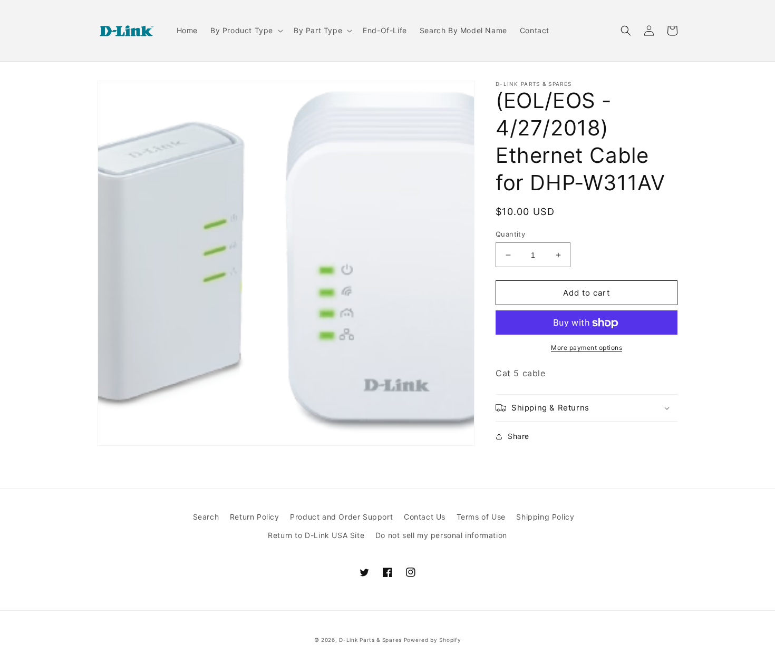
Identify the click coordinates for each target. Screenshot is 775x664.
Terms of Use (481, 516)
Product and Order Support (341, 516)
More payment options (586, 348)
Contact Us (424, 516)
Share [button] (518, 436)
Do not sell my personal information (441, 535)
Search (206, 516)
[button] (245, 30)
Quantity (510, 234)
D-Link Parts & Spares (370, 640)
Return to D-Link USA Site (316, 535)
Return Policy (254, 516)
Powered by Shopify (432, 640)
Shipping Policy (545, 516)
